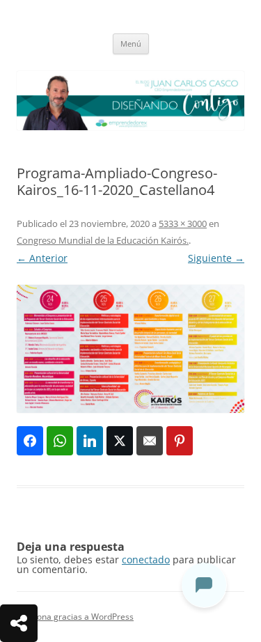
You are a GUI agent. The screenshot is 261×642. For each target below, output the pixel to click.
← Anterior (42, 258)
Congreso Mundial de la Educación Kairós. (103, 240)
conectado (146, 559)
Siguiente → (216, 258)
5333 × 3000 (183, 223)
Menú (130, 43)
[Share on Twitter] (119, 440)
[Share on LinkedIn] (90, 440)
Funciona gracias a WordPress (75, 617)
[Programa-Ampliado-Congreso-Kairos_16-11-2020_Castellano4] (130, 349)
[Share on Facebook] (30, 440)
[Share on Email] (149, 440)
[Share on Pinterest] (179, 440)
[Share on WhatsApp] (60, 440)
